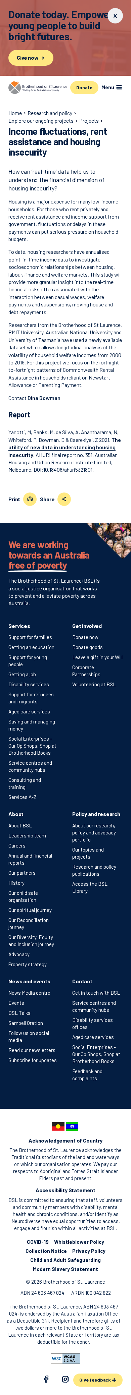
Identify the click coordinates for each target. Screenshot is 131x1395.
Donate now (85, 637)
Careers (17, 845)
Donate (84, 87)
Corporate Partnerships (86, 670)
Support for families (30, 637)
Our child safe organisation (23, 896)
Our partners (22, 873)
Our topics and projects (88, 853)
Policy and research (96, 814)
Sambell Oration (25, 1023)
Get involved (87, 626)
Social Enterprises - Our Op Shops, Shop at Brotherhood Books (32, 746)
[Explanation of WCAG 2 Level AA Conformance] (65, 1358)
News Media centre (29, 993)
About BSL (20, 825)
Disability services (28, 684)
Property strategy (27, 964)
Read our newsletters (31, 1050)
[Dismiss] (115, 15)
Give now (28, 57)
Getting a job (22, 674)
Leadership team (27, 835)
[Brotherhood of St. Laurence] (37, 87)
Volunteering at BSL (94, 684)
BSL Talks (19, 1013)
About (16, 814)
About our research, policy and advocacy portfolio (94, 832)
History (16, 883)
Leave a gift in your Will (97, 657)
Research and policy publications (94, 870)
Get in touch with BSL (96, 993)
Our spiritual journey (30, 910)
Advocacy (19, 954)
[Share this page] (64, 499)
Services (19, 626)
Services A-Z (22, 797)
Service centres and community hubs (30, 766)
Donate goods (87, 647)
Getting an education (31, 647)
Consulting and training (24, 783)
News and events (29, 981)
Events (16, 1003)
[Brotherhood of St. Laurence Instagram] (65, 1380)
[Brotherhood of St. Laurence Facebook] (46, 1380)
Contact (82, 981)
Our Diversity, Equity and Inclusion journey (31, 940)
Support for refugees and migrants (31, 697)
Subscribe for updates (32, 1060)
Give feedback (95, 1380)
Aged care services (29, 711)
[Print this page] (30, 499)
